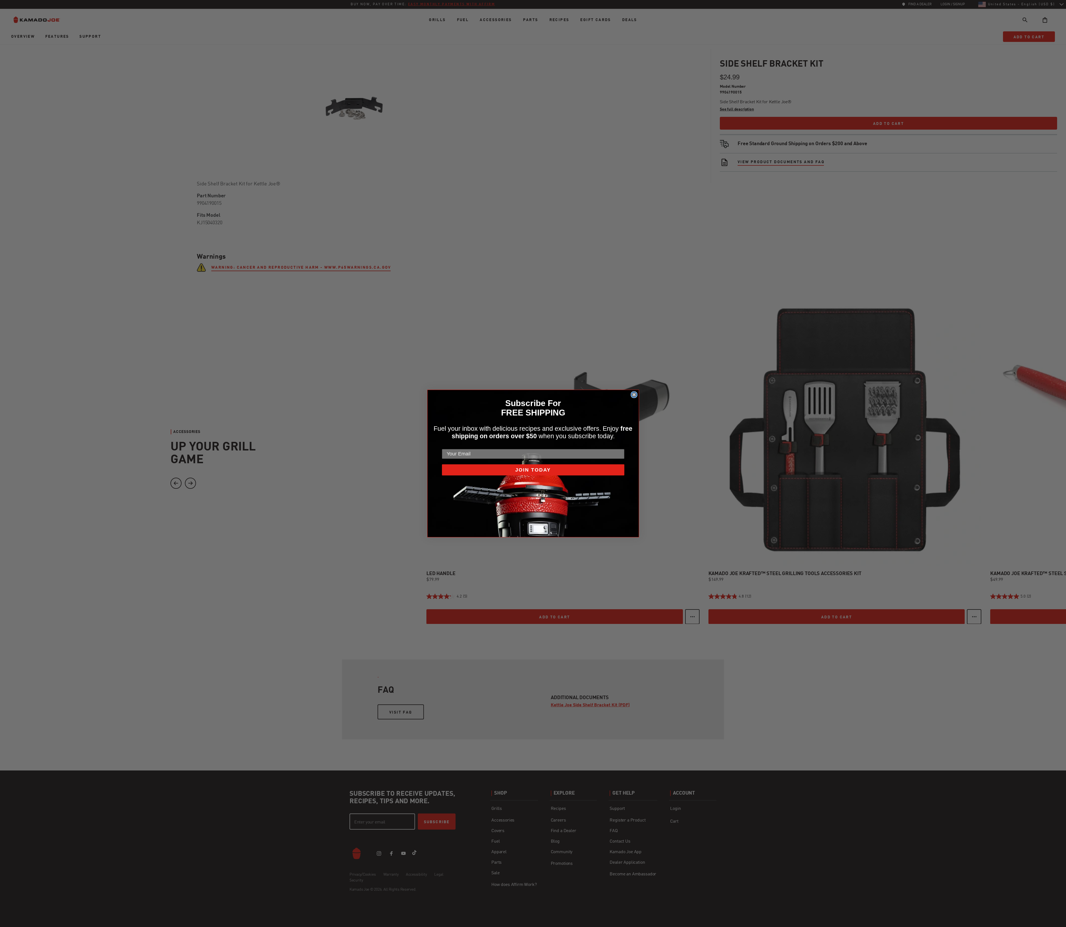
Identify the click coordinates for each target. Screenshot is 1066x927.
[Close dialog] (634, 394)
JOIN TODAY (533, 470)
